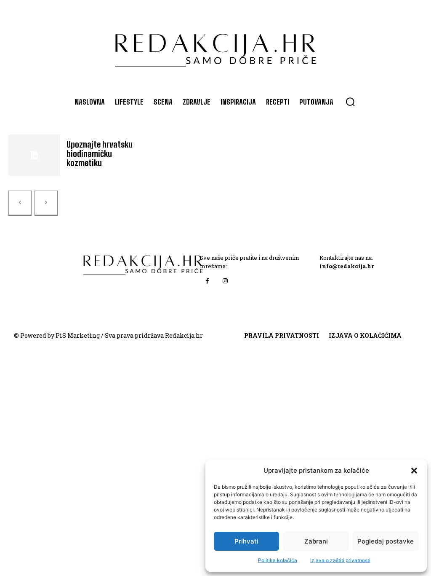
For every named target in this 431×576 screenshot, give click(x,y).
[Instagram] (225, 281)
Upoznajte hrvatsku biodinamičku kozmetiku (100, 153)
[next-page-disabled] (46, 203)
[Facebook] (207, 281)
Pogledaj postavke (385, 541)
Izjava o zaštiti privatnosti (340, 560)
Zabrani (316, 541)
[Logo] (215, 46)
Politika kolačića (277, 560)
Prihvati (246, 541)
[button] (414, 470)
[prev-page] (20, 203)
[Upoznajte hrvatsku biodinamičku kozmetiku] (34, 155)
